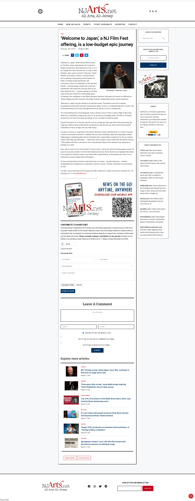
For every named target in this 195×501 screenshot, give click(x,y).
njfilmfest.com (81, 173)
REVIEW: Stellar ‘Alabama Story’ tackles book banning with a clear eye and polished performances (152, 232)
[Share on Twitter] (77, 55)
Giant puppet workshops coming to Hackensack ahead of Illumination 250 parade (152, 219)
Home (60, 24)
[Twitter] (153, 11)
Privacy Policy (4, 500)
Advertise (120, 24)
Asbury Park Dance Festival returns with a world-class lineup (153, 163)
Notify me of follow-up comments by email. (97, 339)
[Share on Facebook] (72, 55)
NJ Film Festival (84, 458)
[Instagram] (156, 11)
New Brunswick (70, 458)
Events (87, 24)
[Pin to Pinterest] (81, 55)
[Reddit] (105, 486)
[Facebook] (150, 11)
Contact (132, 24)
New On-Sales (73, 24)
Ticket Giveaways (103, 24)
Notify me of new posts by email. (96, 345)
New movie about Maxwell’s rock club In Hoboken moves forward (151, 152)
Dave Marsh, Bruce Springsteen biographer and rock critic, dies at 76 (151, 201)
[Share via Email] (86, 55)
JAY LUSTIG (71, 49)
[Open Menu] (40, 11)
